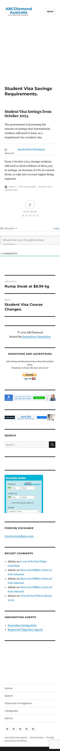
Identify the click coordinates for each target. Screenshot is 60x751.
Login (56, 228)
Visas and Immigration (18, 703)
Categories (11, 710)
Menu (50, 11)
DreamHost (29, 336)
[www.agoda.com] (30, 149)
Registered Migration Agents (25, 629)
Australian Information (16, 737)
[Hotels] (24, 500)
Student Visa (45, 186)
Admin (12, 186)
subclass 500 (11, 190)
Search (9, 695)
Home (8, 688)
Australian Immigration (22, 625)
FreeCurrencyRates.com (19, 536)
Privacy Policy (37, 737)
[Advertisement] (30, 54)
